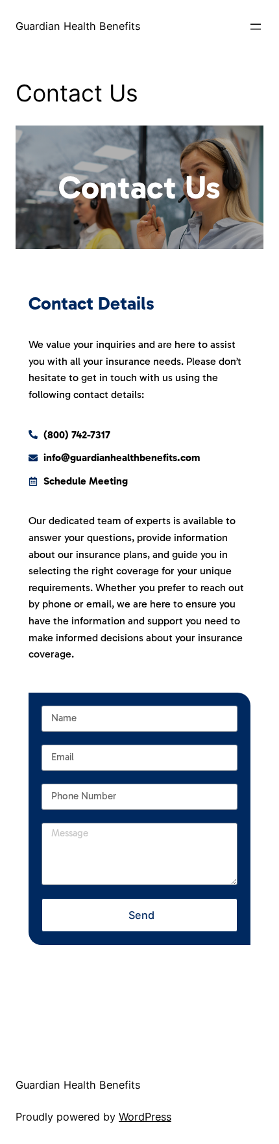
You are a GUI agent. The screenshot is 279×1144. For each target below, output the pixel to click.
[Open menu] (255, 26)
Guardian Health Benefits (78, 26)
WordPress (145, 1116)
